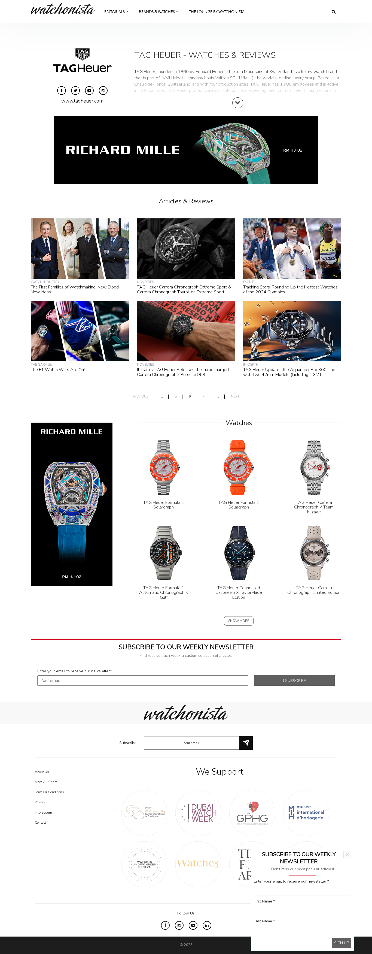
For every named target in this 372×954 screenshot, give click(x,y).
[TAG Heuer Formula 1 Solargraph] (163, 467)
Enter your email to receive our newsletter (74, 671)
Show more (238, 621)
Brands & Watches (157, 12)
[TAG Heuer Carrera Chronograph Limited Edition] (314, 552)
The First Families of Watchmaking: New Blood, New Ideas (75, 289)
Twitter (75, 90)
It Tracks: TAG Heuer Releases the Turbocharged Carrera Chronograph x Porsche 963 (183, 372)
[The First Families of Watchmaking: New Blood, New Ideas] (80, 248)
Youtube (89, 90)
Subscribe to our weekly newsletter (186, 647)
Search (333, 11)
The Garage (41, 364)
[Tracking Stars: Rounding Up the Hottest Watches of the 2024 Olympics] (292, 248)
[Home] (65, 8)
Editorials (115, 12)
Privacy (40, 802)
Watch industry (45, 282)
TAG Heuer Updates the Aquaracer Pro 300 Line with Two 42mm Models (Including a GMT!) (289, 372)
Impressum (43, 812)
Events (249, 282)
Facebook (61, 90)
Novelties (145, 282)
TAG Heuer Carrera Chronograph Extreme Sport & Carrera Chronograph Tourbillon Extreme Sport (184, 289)
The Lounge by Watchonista (217, 12)
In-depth (250, 364)
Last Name (264, 921)
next (235, 397)
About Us (42, 772)
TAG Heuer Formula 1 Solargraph (163, 504)
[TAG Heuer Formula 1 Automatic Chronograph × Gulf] (163, 552)
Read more (237, 108)
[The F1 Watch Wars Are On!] (80, 330)
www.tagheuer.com (82, 101)
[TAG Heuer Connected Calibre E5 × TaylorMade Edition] (239, 552)
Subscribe (127, 742)
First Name (264, 901)
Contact (40, 822)
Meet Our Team (46, 782)
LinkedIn (207, 925)
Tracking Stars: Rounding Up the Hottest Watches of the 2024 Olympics (290, 289)
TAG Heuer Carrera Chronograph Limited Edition (313, 590)
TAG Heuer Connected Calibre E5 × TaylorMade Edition (238, 592)
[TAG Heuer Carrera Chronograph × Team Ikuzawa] (314, 467)
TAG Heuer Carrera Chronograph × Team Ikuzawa (314, 507)
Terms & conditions (49, 792)
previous (140, 397)
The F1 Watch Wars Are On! (58, 370)
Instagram (103, 90)
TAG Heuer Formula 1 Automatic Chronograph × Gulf (163, 592)
